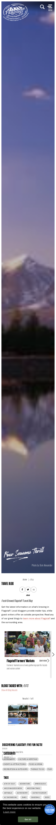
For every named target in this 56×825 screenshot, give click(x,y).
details (7, 757)
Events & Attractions (15, 764)
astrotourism (39, 793)
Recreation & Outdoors (16, 769)
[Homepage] (16, 12)
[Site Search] (42, 6)
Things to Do (37, 769)
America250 (40, 784)
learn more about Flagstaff (36, 618)
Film (50, 769)
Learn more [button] (9, 812)
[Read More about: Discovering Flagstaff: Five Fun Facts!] (23, 714)
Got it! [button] (28, 819)
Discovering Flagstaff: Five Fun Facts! (22, 745)
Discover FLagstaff (10, 5)
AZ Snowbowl (10, 797)
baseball (35, 797)
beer (47, 797)
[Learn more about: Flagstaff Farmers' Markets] (27, 644)
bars (24, 797)
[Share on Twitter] (28, 589)
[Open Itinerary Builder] (49, 809)
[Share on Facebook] (22, 589)
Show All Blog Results (9, 690)
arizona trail (33, 788)
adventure (25, 784)
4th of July (9, 784)
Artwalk (8, 793)
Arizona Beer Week (13, 788)
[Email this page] (34, 589)
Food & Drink (36, 764)
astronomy (22, 793)
